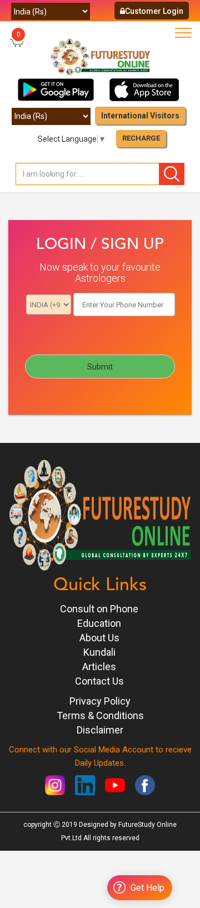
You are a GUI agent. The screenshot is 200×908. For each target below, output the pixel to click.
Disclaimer (100, 730)
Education (99, 623)
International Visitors (140, 115)
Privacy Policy (100, 701)
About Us (99, 637)
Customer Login (154, 11)
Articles (99, 666)
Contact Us (99, 681)
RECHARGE (141, 138)
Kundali (99, 652)
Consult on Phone (99, 609)
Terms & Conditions (100, 715)
